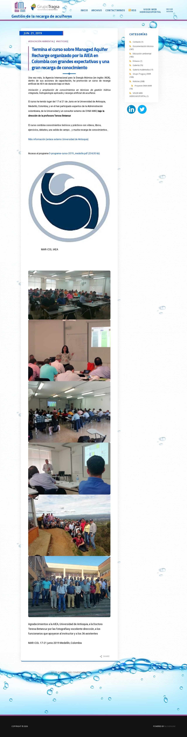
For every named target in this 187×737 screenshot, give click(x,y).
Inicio (84, 10)
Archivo (96, 10)
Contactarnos (115, 10)
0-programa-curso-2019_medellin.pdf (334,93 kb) (74, 153)
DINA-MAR (37, 7)
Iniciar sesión (169, 10)
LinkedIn (131, 109)
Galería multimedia (143, 69)
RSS (133, 10)
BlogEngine (170, 726)
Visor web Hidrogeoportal (150, 10)
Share (106, 656)
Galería (138, 65)
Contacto (138, 41)
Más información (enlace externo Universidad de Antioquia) (58, 139)
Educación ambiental (42, 41)
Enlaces (137, 61)
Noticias (62, 41)
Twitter (142, 109)
